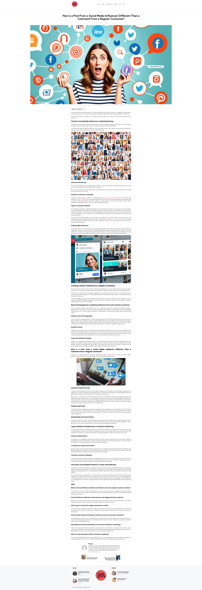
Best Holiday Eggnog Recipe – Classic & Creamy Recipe (123, 572)
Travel (120, 4)
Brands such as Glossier (82, 199)
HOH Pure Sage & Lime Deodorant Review (122, 579)
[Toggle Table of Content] (83, 109)
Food (124, 4)
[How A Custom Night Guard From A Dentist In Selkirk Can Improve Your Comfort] (75, 581)
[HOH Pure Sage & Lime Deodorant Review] (114, 580)
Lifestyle (115, 4)
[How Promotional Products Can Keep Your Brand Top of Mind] (75, 573)
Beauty (102, 4)
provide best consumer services (114, 219)
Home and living (109, 4)
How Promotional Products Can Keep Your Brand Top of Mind (84, 572)
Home (98, 4)
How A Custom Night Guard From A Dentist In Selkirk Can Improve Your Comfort (84, 580)
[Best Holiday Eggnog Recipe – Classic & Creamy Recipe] (114, 573)
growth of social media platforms (112, 198)
